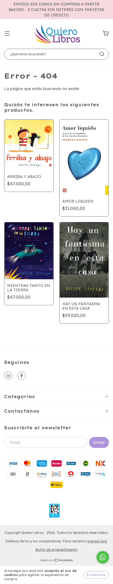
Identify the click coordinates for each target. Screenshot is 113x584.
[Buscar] (102, 54)
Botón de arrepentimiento (57, 550)
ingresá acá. (97, 541)
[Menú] (7, 33)
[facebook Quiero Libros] (22, 376)
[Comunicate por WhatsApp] (103, 557)
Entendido (96, 575)
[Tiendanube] (56, 561)
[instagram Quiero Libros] (8, 376)
